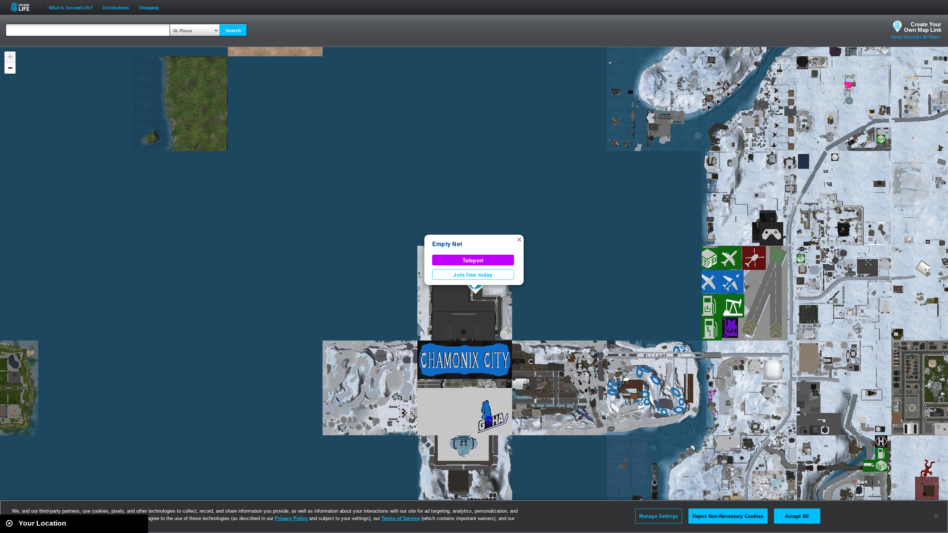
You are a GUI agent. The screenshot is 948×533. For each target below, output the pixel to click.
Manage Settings (658, 516)
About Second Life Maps (915, 37)
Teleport (473, 260)
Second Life (24, 7)
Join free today (473, 274)
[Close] (936, 516)
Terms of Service (400, 518)
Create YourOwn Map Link (922, 27)
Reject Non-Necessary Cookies (728, 516)
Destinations (116, 7)
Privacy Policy (291, 518)
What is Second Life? (71, 7)
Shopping (148, 7)
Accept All (797, 516)
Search (233, 30)
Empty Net (447, 243)
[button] (519, 239)
